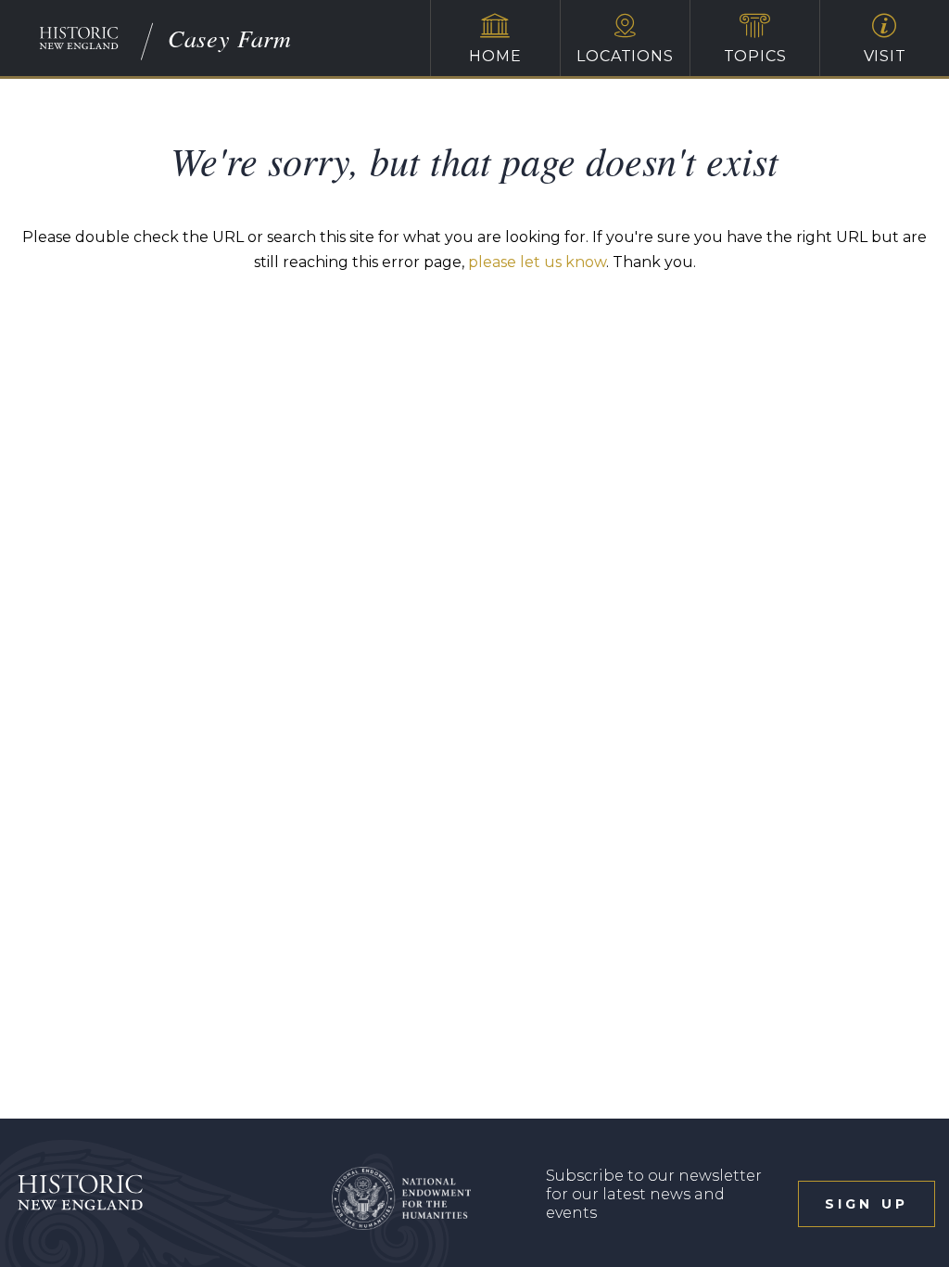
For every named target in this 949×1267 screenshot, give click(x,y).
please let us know (537, 262)
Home (495, 56)
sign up (866, 1204)
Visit (885, 56)
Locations (624, 56)
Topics (755, 56)
